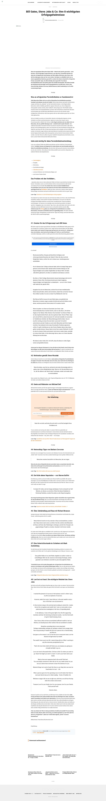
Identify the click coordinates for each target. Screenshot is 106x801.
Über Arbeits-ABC (70, 793)
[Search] (103, 2)
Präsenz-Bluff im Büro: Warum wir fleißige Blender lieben (70, 772)
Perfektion (44, 189)
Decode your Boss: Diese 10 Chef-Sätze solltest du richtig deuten (35, 773)
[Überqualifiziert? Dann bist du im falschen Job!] (53, 748)
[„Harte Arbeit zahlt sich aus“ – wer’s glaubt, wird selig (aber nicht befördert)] (70, 748)
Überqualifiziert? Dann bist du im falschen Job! (52, 755)
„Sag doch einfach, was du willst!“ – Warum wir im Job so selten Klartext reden (52, 773)
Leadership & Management (43, 2)
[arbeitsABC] (8, 2)
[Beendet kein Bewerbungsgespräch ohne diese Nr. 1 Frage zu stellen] (35, 748)
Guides (69, 2)
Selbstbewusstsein (38, 169)
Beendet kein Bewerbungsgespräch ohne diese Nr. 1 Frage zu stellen (35, 756)
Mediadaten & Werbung (58, 793)
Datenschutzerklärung (45, 416)
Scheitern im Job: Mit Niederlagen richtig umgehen (49, 194)
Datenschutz (38, 793)
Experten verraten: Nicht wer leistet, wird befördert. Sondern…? (52, 506)
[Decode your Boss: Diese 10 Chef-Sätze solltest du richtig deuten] (35, 765)
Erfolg (42, 208)
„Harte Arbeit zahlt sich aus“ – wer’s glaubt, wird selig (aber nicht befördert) (70, 756)
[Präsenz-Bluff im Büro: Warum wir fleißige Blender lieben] (70, 765)
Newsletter (75, 2)
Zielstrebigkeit (36, 160)
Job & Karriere (31, 2)
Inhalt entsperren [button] (53, 243)
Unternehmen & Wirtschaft (58, 2)
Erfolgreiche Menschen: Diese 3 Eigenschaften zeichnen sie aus (52, 575)
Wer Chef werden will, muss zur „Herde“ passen (48, 471)
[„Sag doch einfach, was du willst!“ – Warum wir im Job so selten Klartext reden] (53, 765)
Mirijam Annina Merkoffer (51, 20)
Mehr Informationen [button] (53, 246)
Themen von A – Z (29, 793)
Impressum (78, 793)
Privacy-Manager (47, 793)
